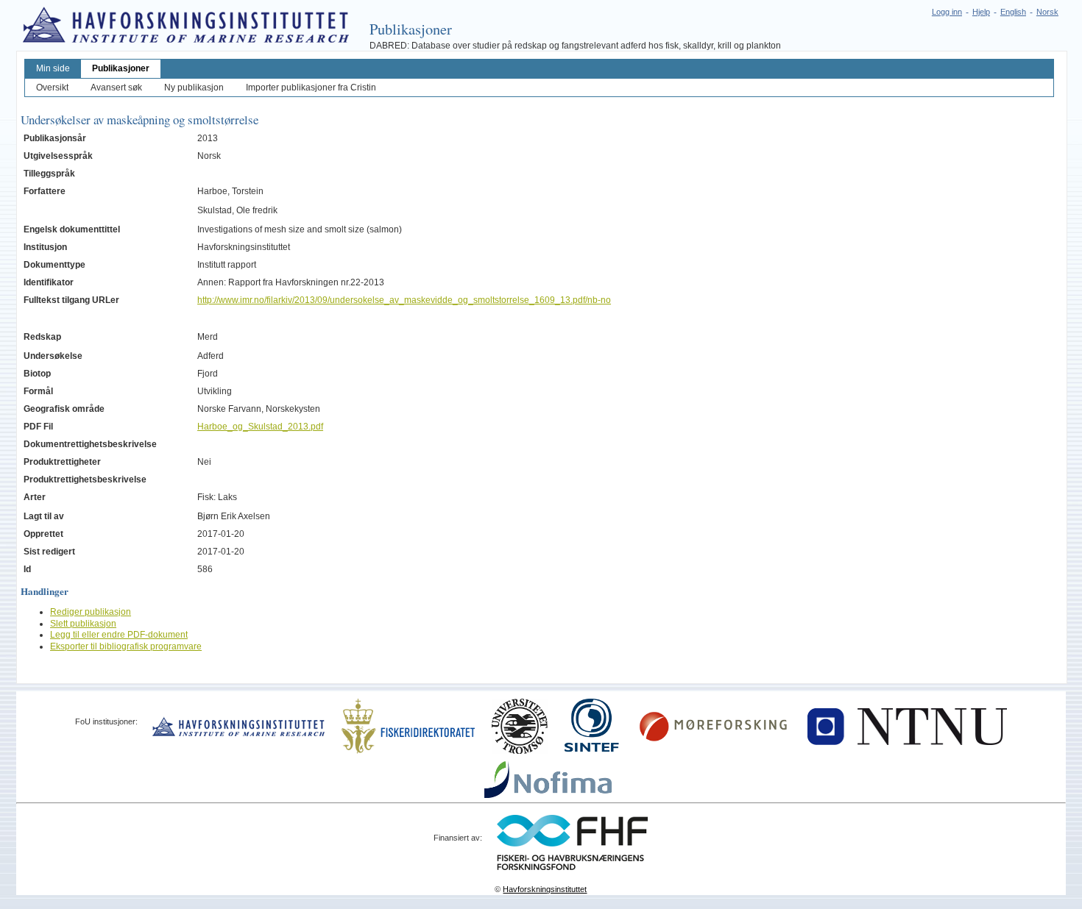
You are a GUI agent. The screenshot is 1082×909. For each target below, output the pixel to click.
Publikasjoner (120, 68)
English (1013, 11)
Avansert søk (116, 87)
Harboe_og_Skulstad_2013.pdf (260, 426)
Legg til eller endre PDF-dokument (119, 635)
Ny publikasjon (194, 87)
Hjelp (981, 11)
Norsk (1047, 11)
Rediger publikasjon (90, 612)
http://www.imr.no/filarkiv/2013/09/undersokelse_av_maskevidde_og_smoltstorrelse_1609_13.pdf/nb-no (404, 300)
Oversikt (52, 87)
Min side (53, 68)
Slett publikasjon (83, 624)
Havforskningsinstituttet (545, 889)
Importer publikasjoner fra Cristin (311, 87)
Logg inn (947, 11)
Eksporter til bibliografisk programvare (126, 646)
